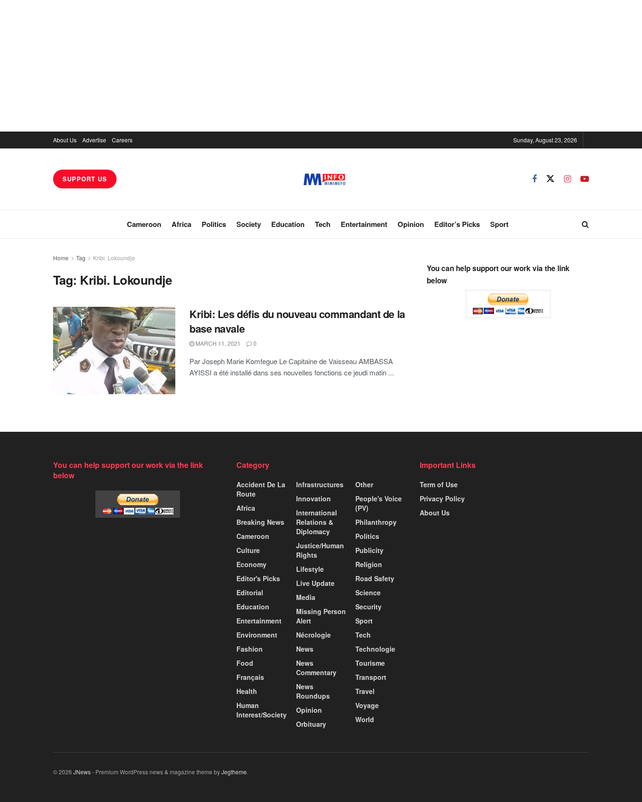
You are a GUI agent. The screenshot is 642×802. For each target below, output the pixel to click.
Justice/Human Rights (320, 550)
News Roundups (313, 691)
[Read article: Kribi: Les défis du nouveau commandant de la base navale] (114, 350)
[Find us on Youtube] (584, 179)
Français (250, 677)
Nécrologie (313, 634)
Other (364, 484)
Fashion (249, 649)
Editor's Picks (258, 578)
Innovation (313, 498)
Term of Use (439, 484)
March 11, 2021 (217, 343)
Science (368, 592)
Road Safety (374, 578)
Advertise (94, 140)
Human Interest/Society (261, 710)
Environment (256, 634)
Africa (181, 224)
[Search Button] (585, 224)
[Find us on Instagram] (567, 179)
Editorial (249, 592)
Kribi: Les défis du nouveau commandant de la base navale (297, 321)
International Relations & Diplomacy (316, 522)
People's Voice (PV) (378, 503)
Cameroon (144, 224)
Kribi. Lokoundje (114, 258)
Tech (322, 224)
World (364, 719)
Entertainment (364, 224)
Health (246, 691)
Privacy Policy (442, 498)
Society (248, 224)
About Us (65, 140)
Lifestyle (310, 569)
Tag (81, 258)
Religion (368, 564)
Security (368, 606)
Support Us (85, 178)
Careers (122, 140)
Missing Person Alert (321, 616)
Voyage (367, 705)
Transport (370, 677)
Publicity (369, 550)
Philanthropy (376, 522)
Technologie (375, 649)
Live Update (315, 583)
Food (244, 663)
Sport (499, 224)
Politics (214, 224)
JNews (82, 772)
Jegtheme (234, 772)
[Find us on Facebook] (534, 179)
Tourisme (370, 663)
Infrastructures (320, 484)
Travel (365, 691)
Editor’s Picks (457, 224)
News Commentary (316, 667)
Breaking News (260, 522)
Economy (251, 564)
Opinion (411, 224)
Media (305, 597)
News (304, 649)
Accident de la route (260, 489)
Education (288, 224)
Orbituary (311, 724)
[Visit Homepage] (324, 179)
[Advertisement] (321, 66)
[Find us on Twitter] (550, 178)
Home (61, 258)
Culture (248, 550)
